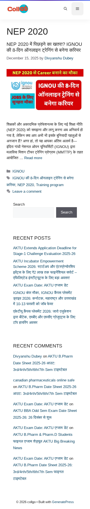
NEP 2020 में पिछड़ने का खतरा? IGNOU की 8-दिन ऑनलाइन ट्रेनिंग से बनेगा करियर (44, 47)
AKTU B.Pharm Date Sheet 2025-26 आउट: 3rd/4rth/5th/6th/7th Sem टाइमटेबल (43, 363)
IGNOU (18, 171)
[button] (65, 8)
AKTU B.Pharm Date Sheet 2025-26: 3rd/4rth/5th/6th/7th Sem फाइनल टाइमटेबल (43, 472)
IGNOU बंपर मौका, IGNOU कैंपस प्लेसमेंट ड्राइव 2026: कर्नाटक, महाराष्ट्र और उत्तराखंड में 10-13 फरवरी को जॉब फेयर (44, 298)
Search (19, 204)
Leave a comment (27, 191)
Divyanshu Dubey (27, 356)
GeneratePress (63, 502)
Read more (33, 158)
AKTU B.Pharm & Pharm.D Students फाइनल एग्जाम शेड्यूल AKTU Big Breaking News (44, 441)
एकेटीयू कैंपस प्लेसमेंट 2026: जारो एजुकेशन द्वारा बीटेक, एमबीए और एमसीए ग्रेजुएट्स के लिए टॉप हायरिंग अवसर (44, 317)
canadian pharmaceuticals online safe (43, 380)
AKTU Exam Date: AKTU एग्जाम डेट (40, 285)
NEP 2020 (25, 185)
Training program (50, 185)
